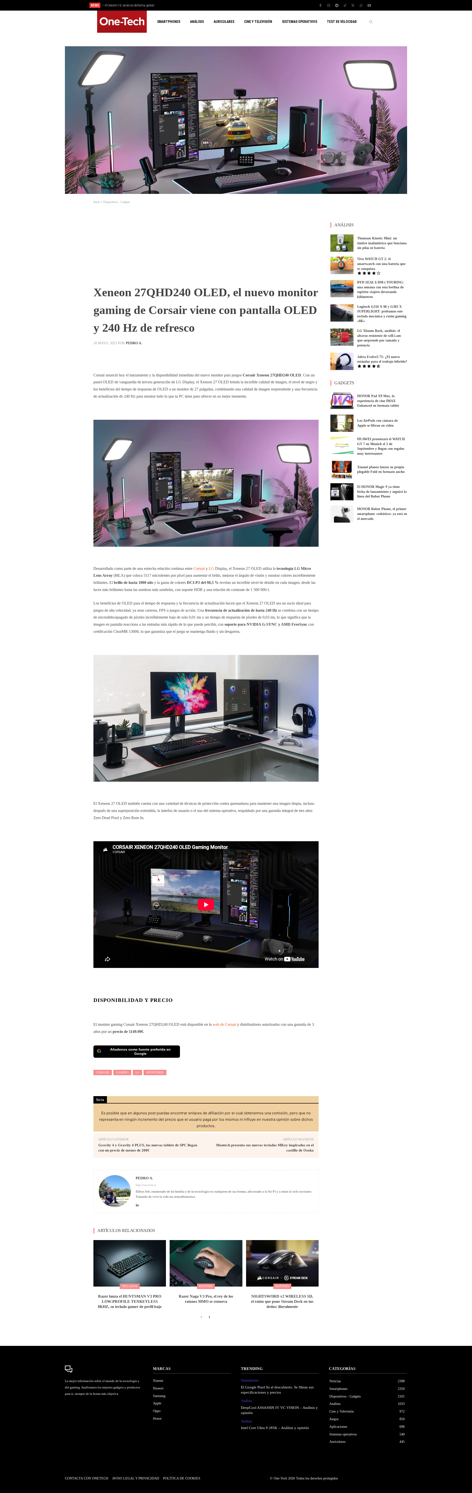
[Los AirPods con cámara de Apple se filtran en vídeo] (342, 423)
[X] (353, 5)
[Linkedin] (137, 1203)
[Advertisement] (206, 246)
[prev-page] (201, 1317)
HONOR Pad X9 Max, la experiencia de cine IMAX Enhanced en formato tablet (378, 400)
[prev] (244, 5)
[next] (252, 5)
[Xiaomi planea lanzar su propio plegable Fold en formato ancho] (342, 469)
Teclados (129, 1286)
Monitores (155, 1072)
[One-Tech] (104, 1369)
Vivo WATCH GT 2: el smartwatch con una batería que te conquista (381, 263)
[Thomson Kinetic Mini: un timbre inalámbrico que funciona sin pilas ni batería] (342, 243)
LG (211, 568)
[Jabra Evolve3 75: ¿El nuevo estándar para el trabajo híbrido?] (342, 361)
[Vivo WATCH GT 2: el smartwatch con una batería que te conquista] (342, 265)
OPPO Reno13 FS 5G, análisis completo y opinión (139, 5)
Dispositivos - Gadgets (116, 202)
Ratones (206, 1286)
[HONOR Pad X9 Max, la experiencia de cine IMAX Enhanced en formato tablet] (342, 401)
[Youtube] (369, 5)
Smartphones (250, 1380)
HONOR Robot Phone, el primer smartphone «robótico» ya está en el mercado (382, 513)
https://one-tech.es (146, 1184)
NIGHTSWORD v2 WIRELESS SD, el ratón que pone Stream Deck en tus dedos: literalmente (282, 1301)
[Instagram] (328, 5)
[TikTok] (344, 5)
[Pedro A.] (115, 1191)
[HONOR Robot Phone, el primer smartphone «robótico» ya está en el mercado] (342, 514)
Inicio (96, 202)
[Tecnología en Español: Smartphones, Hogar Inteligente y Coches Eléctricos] (122, 22)
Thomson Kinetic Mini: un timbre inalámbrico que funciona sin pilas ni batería (382, 243)
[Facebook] (320, 5)
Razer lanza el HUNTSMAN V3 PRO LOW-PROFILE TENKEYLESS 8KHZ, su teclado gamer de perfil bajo (130, 1301)
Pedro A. (134, 343)
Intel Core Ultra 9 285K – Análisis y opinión (275, 1428)
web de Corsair (224, 1024)
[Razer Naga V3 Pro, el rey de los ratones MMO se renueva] (206, 1263)
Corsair (198, 568)
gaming (122, 1072)
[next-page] (209, 1317)
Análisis (246, 1401)
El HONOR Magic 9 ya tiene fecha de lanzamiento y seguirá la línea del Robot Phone (382, 491)
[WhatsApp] (361, 5)
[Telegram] (336, 5)
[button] (371, 21)
